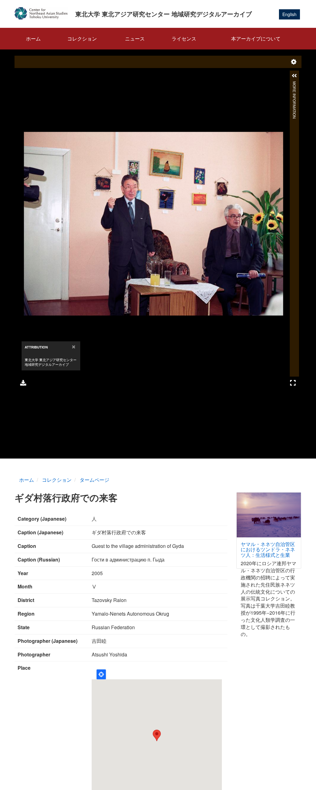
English (289, 14)
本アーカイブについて (256, 38)
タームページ (94, 479)
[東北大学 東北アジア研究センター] (43, 13)
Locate (101, 674)
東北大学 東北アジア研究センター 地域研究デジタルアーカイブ (163, 13)
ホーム (33, 38)
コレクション (82, 38)
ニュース (135, 38)
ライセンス (184, 38)
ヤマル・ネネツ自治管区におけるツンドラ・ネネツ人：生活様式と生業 (268, 549)
